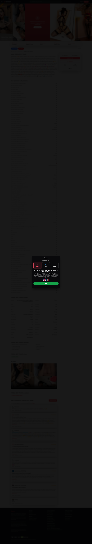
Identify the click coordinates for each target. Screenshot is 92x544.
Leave (46, 286)
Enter (46, 283)
